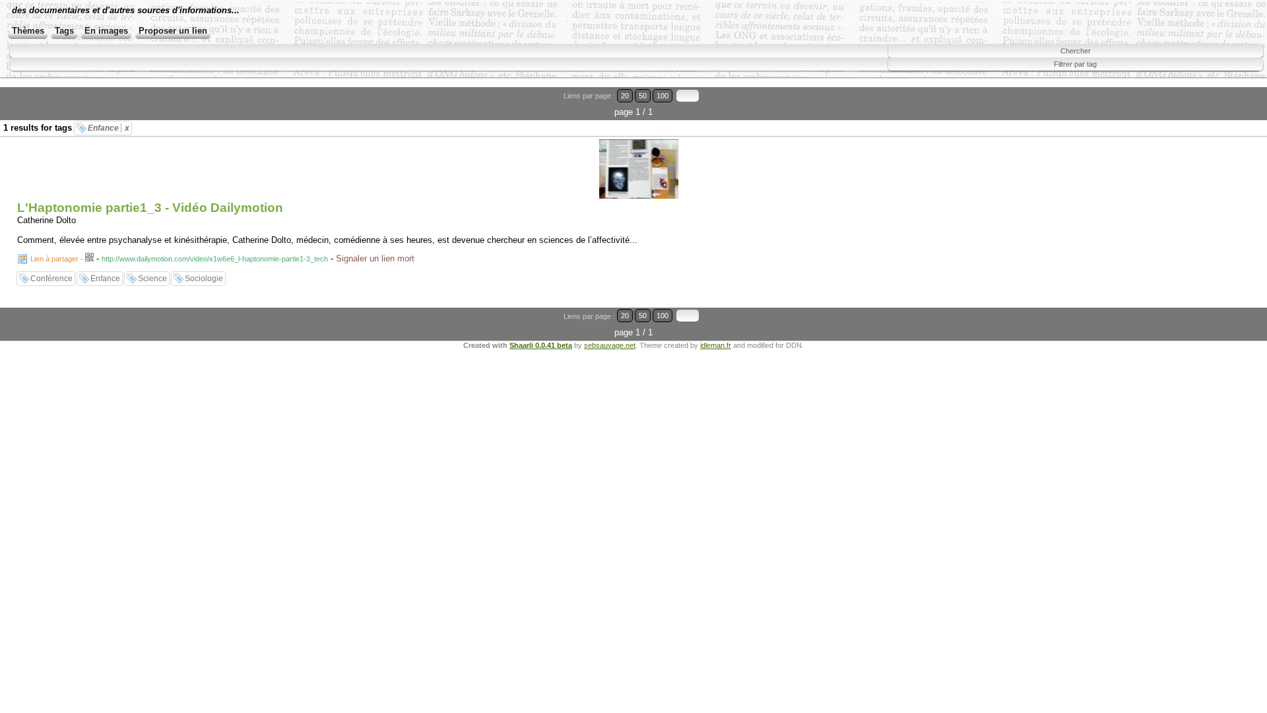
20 (625, 96)
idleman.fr (715, 345)
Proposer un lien (173, 31)
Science (152, 278)
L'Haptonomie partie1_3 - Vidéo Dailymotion (150, 208)
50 (643, 96)
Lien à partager (54, 259)
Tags (64, 31)
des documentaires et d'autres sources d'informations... (126, 10)
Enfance (108, 128)
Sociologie (204, 278)
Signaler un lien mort (375, 258)
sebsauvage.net (609, 345)
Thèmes (28, 31)
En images (106, 31)
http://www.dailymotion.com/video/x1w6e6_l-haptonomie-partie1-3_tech (215, 259)
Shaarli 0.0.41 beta (540, 345)
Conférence (51, 278)
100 (662, 96)
